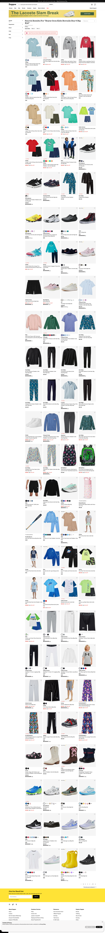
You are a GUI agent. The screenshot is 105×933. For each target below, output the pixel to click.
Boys (33, 28)
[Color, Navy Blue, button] (66, 872)
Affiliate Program (57, 913)
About (10, 911)
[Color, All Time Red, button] (28, 94)
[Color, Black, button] (48, 335)
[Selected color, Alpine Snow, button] (44, 127)
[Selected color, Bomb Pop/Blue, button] (62, 335)
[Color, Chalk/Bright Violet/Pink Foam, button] (86, 804)
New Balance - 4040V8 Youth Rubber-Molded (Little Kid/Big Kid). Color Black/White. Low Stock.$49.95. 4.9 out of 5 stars (33, 188)
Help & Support (93, 8)
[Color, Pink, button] (46, 768)
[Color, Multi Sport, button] (68, 335)
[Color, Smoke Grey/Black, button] (34, 872)
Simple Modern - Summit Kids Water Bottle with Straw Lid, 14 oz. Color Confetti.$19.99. (87, 492)
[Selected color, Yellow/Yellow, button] (62, 872)
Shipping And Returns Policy (37, 917)
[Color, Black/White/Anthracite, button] (82, 872)
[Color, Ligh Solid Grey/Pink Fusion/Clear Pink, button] (66, 501)
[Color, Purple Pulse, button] (72, 872)
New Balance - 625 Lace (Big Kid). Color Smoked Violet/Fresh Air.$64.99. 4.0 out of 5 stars (87, 829)
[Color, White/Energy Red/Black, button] (34, 231)
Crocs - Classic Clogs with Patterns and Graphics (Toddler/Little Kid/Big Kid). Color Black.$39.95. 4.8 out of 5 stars (33, 760)
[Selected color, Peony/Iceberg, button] (80, 265)
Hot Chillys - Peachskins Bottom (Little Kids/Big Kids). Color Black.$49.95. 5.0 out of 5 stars (87, 361)
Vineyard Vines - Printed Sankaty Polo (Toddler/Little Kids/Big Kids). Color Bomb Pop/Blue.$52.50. (69, 327)
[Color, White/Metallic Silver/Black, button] (30, 231)
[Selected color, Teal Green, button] (44, 161)
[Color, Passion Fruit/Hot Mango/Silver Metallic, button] (32, 231)
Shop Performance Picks (61, 1)
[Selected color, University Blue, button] (44, 535)
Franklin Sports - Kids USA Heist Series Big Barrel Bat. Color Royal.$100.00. (33, 527)
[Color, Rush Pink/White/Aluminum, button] (28, 837)
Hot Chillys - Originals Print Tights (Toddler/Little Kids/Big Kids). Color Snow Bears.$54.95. (33, 394)
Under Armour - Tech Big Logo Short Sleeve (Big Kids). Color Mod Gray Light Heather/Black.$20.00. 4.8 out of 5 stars (87, 660)
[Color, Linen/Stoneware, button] (50, 804)
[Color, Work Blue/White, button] (32, 501)
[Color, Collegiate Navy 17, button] (52, 335)
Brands (77, 911)
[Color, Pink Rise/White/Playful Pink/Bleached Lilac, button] (84, 872)
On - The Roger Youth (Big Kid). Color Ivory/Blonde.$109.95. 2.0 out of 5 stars (69, 292)
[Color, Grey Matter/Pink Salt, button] (54, 804)
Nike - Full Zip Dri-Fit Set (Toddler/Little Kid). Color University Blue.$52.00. (51, 527)
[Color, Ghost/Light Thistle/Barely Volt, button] (30, 837)
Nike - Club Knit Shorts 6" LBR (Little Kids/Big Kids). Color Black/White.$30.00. (33, 492)
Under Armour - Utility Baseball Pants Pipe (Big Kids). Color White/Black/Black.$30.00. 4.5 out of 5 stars (69, 626)
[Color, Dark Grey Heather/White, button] (30, 501)
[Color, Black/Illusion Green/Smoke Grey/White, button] (46, 872)
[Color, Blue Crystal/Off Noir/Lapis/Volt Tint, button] (84, 804)
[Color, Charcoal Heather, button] (46, 335)
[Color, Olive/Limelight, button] (82, 265)
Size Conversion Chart (58, 911)
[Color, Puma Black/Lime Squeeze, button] (28, 804)
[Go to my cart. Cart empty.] (95, 4)
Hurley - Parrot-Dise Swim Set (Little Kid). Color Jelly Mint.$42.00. (87, 527)
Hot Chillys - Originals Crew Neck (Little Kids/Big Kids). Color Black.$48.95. (51, 492)
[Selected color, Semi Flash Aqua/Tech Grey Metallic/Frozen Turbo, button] (62, 501)
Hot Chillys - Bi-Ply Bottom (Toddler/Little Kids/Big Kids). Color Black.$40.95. (51, 361)
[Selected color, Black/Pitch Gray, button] (80, 635)
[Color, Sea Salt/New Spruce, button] (46, 804)
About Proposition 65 (35, 919)
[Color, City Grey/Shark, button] (54, 335)
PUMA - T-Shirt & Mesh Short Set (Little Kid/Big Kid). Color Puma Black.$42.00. (51, 85)
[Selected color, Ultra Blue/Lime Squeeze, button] (26, 804)
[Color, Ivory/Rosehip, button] (66, 300)
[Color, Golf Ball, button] (66, 335)
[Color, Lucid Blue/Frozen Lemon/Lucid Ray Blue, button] (64, 501)
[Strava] (16, 904)
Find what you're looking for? (89, 887)
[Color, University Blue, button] (68, 535)
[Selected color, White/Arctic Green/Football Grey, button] (44, 872)
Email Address (13, 896)
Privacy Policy (43, 924)
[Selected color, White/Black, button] (44, 668)
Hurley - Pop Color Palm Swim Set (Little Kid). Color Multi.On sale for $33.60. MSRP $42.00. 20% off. (87, 560)
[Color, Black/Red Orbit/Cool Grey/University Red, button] (89, 804)
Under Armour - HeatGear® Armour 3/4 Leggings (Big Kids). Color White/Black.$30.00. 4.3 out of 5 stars (51, 660)
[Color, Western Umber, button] (68, 872)
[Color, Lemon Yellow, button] (48, 161)
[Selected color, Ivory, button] (44, 768)
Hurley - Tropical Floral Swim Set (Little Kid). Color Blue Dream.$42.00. (33, 560)
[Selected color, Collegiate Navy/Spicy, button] (80, 768)
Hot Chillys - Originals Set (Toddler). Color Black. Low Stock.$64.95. (87, 188)
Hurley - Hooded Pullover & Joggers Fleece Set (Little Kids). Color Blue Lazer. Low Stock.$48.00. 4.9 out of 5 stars (51, 257)
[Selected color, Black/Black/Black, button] (62, 231)
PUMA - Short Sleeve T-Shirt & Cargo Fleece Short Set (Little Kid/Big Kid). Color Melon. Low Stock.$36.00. (69, 85)
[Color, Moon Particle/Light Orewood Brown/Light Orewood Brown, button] (66, 231)
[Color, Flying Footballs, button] (64, 335)
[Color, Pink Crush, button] (64, 872)
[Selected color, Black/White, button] (80, 161)
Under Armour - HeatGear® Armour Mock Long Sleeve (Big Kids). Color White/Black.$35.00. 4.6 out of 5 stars (69, 660)
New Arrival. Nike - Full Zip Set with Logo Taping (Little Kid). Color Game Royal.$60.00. (51, 560)
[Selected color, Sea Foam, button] (26, 60)
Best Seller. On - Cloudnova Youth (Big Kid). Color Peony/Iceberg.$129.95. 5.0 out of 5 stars (87, 257)
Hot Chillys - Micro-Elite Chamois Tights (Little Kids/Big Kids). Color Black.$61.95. (87, 394)
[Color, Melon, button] (46, 94)
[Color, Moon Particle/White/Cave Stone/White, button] (64, 837)
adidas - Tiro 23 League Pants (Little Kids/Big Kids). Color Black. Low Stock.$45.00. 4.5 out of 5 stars (51, 726)
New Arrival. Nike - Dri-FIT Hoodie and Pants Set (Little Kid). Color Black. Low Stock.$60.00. (69, 560)
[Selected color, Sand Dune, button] (26, 127)
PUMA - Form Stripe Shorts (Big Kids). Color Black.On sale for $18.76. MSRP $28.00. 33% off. (51, 694)
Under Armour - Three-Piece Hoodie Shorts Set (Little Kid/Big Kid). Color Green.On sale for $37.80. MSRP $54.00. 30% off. (87, 119)
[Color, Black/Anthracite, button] (64, 804)
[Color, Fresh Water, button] (66, 94)
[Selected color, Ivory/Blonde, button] (62, 300)
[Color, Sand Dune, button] (64, 127)
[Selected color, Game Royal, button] (44, 601)
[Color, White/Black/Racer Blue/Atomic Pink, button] (88, 804)
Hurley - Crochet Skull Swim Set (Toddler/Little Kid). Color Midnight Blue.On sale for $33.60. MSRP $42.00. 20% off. (33, 592)
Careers (10, 913)
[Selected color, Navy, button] (62, 265)
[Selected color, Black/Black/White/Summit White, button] (26, 837)
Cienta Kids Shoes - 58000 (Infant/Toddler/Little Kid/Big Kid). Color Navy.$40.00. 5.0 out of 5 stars (69, 257)
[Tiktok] (13, 904)
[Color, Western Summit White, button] (70, 872)
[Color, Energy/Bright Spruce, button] (68, 231)
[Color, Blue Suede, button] (48, 837)
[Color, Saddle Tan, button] (46, 837)
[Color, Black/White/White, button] (52, 231)
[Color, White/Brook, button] (72, 300)
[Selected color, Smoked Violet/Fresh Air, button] (80, 837)
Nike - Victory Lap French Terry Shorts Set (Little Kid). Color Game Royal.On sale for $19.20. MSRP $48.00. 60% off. (33, 626)
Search (51, 4)
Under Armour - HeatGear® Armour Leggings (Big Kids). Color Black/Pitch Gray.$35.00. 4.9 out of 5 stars (33, 660)
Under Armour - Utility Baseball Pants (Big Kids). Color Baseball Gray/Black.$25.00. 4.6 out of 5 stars (51, 626)
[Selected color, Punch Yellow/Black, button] (26, 231)
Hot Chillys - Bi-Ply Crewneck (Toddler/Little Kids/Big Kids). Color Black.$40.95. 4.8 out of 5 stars (33, 361)
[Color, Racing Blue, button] (48, 127)
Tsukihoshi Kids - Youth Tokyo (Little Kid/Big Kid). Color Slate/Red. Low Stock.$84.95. (69, 726)
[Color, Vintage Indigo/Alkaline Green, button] (82, 837)
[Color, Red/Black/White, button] (48, 231)
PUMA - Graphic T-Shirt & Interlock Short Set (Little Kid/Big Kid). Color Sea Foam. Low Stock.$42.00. (33, 85)
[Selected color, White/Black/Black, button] (62, 635)
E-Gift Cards (56, 919)
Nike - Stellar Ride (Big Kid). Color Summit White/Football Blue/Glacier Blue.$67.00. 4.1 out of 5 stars (87, 795)
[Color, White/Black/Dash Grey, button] (68, 501)
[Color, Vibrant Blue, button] (32, 94)
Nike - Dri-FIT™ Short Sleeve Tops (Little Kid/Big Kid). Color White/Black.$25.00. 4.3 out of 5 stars (33, 864)
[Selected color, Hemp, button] (62, 535)
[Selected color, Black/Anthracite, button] (80, 872)
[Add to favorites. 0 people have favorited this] (41, 37)
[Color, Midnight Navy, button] (48, 535)
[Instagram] (9, 904)
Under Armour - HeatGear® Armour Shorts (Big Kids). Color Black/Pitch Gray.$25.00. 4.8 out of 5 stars (87, 626)
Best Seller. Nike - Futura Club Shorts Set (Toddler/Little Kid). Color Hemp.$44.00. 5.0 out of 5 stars (69, 527)
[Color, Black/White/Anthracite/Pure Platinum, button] (82, 804)
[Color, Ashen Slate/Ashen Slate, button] (64, 231)
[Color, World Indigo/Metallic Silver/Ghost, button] (34, 837)
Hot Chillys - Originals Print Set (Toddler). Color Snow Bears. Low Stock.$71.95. (69, 188)
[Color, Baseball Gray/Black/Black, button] (64, 635)
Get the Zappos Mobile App (15, 915)
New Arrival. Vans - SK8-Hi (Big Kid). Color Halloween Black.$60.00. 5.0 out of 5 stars (87, 223)
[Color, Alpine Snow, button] (48, 94)
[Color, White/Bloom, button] (64, 300)
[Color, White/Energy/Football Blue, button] (66, 837)
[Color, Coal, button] (46, 703)
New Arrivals (78, 915)
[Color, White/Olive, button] (68, 300)
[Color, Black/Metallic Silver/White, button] (28, 231)
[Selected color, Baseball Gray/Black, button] (44, 635)
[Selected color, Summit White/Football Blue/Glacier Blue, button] (80, 804)
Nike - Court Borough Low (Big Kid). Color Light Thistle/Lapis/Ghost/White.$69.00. (69, 829)
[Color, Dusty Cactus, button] (46, 535)
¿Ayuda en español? (35, 915)
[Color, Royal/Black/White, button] (46, 231)
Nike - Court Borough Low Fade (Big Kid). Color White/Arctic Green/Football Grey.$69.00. (51, 864)
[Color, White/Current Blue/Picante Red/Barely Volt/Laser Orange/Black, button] (68, 837)
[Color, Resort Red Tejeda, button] (84, 300)
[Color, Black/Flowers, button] (28, 768)
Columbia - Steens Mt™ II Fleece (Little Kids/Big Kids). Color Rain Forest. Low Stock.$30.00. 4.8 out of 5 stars (51, 327)
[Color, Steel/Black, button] (30, 668)
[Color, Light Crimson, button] (46, 601)
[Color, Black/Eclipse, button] (86, 265)
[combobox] (33, 4)
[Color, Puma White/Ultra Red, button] (30, 804)
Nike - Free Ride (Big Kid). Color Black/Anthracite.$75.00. (87, 864)
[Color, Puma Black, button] (28, 127)
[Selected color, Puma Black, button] (44, 94)
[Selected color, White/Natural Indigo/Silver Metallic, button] (44, 804)
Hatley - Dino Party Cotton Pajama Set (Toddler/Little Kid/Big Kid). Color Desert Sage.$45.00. (87, 85)
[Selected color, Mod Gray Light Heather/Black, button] (80, 668)
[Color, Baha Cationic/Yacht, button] (86, 300)
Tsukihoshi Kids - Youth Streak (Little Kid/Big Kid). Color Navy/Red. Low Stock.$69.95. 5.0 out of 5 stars (51, 188)
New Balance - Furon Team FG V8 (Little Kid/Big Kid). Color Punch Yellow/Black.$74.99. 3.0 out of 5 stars (33, 223)
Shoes (77, 919)
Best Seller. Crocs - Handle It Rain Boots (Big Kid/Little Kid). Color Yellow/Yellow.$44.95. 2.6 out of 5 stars (69, 864)
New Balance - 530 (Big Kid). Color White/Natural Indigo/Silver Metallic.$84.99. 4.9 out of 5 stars (51, 795)
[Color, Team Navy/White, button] (82, 161)
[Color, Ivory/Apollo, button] (84, 265)
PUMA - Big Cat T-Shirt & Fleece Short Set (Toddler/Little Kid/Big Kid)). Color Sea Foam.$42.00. (33, 52)
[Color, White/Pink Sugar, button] (52, 804)
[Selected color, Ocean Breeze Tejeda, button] (80, 300)
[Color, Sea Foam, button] (68, 127)
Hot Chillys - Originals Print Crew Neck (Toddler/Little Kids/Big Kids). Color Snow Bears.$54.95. (87, 327)
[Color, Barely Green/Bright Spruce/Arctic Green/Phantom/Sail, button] (86, 872)
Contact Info (34, 913)
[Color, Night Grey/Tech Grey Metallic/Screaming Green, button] (70, 501)
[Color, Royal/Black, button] (84, 668)
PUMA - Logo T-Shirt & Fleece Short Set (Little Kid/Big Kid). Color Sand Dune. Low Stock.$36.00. (33, 119)
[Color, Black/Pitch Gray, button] (46, 668)
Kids (37, 28)
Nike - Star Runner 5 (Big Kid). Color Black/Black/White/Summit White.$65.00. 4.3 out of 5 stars (33, 829)
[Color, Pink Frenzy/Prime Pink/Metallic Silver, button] (50, 231)
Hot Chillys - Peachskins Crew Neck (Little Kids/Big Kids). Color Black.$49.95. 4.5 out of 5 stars (69, 361)
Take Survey (56, 917)
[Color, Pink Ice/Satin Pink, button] (84, 768)
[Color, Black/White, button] (66, 535)
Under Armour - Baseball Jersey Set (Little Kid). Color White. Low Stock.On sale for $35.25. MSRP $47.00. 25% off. (69, 592)
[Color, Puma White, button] (30, 94)
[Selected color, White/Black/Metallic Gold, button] (44, 231)
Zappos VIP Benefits (13, 919)
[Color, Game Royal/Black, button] (28, 872)
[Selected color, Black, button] (44, 703)
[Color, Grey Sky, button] (28, 60)
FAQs (32, 911)
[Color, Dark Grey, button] (64, 265)
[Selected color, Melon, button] (62, 94)
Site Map (55, 915)
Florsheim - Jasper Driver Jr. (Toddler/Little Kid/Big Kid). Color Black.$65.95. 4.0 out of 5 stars (51, 829)
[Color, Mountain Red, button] (50, 335)
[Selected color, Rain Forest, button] (44, 335)
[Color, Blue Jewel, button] (64, 94)
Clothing (78, 913)
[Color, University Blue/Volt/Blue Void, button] (32, 837)
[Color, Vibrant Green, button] (50, 161)
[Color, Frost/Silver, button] (70, 300)
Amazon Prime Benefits (14, 917)
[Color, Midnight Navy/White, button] (28, 501)
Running (77, 917)
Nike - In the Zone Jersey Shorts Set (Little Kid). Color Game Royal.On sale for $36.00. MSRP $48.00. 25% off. (51, 592)
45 (92, 884)
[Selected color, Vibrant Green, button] (62, 127)
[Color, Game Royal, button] (64, 535)
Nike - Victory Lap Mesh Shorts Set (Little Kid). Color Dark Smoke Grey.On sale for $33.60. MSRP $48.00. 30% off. (87, 592)
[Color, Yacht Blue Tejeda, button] (82, 300)
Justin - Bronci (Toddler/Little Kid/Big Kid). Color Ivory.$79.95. (51, 760)
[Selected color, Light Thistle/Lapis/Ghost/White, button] (62, 837)
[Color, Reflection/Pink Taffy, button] (48, 804)
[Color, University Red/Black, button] (32, 872)
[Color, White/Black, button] (46, 635)
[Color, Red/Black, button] (86, 668)
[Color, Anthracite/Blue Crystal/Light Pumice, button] (36, 837)
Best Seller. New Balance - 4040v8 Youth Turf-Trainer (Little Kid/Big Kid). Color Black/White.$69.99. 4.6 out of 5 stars (87, 153)
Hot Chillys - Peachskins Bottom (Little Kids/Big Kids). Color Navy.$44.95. (51, 394)
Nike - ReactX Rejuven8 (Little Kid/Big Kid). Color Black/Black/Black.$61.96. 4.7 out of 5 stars (69, 223)
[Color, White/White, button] (84, 161)
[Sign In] (91, 4)
